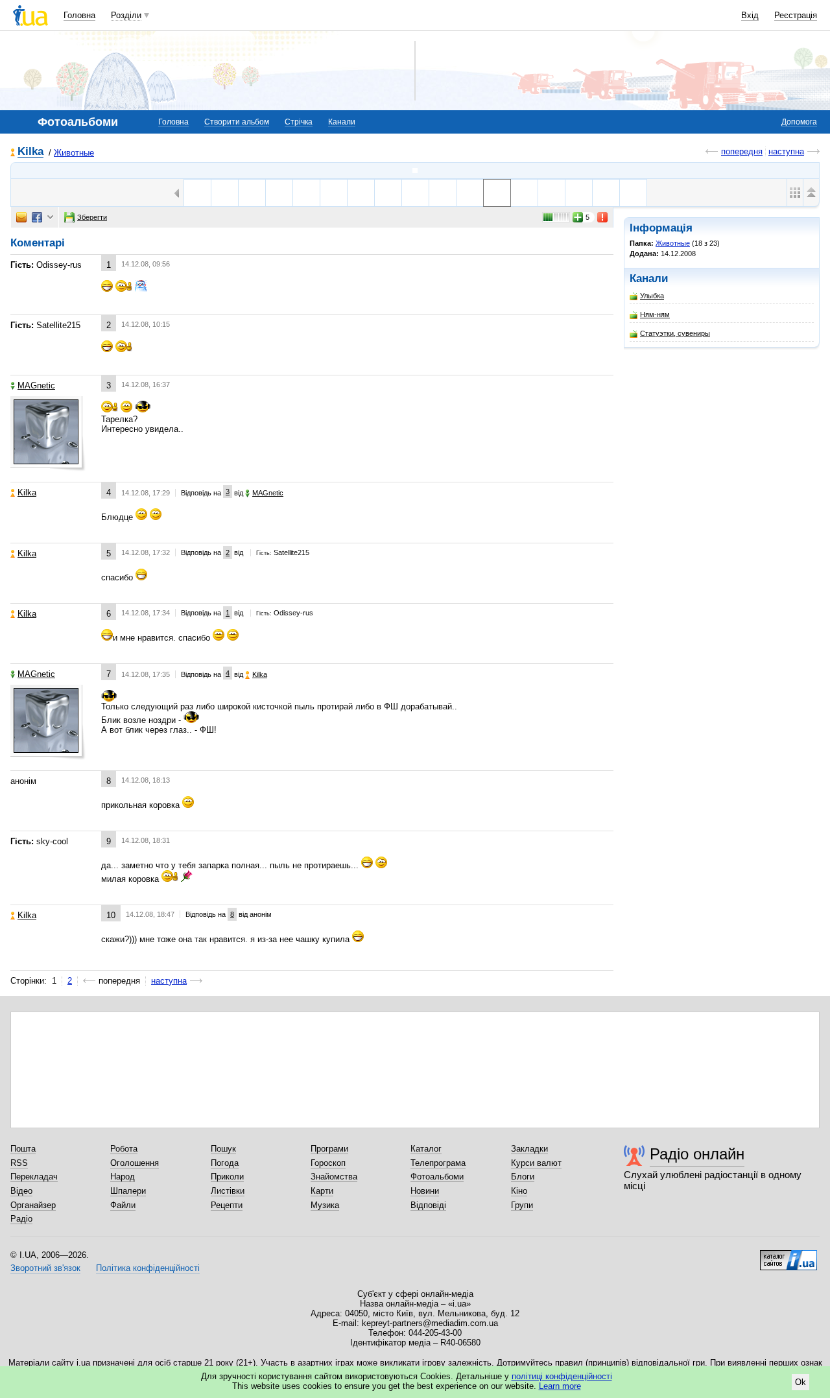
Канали (341, 121)
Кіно (519, 1191)
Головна (79, 15)
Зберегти (92, 217)
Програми (329, 1149)
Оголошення (134, 1163)
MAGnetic (36, 385)
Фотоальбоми (437, 1176)
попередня (742, 151)
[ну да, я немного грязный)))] (470, 193)
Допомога (799, 121)
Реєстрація (795, 15)
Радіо (21, 1219)
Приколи (227, 1176)
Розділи (126, 15)
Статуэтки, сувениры (675, 333)
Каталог (426, 1149)
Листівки (227, 1191)
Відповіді (428, 1205)
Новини (424, 1191)
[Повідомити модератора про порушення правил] (603, 217)
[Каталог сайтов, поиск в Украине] (788, 1255)
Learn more (560, 1386)
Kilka (30, 152)
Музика (325, 1205)
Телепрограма (438, 1163)
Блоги (522, 1176)
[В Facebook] (37, 217)
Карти (322, 1191)
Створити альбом (236, 121)
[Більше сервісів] (50, 217)
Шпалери (128, 1191)
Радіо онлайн (697, 1154)
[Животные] (415, 170)
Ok (800, 1382)
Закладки (529, 1149)
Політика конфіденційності (148, 1268)
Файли (123, 1205)
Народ (122, 1176)
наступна (786, 151)
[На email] (21, 217)
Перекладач (34, 1176)
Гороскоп (328, 1163)
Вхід (750, 15)
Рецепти (227, 1205)
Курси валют (536, 1163)
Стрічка (299, 121)
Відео (21, 1191)
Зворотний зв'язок (45, 1268)
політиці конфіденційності (562, 1376)
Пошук (223, 1149)
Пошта (23, 1149)
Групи (522, 1205)
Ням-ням (655, 314)
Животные (74, 153)
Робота (123, 1149)
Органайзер (33, 1205)
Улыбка (652, 296)
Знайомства (334, 1176)
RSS (19, 1163)
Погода (225, 1163)
